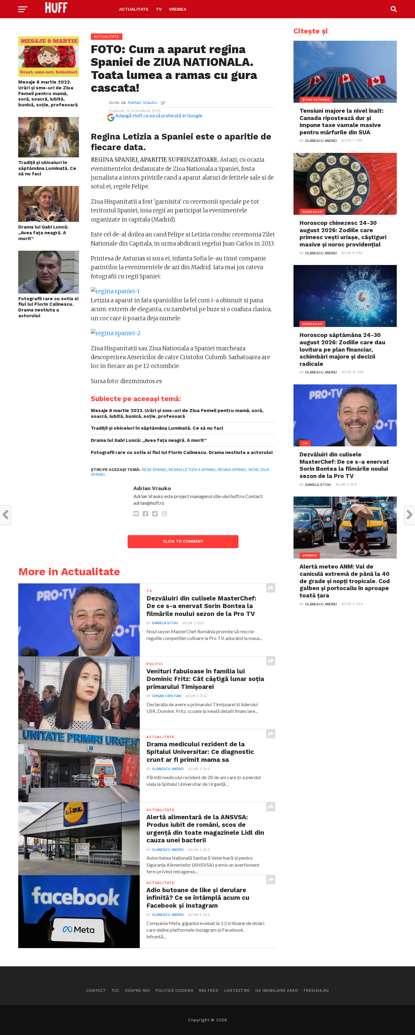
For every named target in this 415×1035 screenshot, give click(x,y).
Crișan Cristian (166, 696)
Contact (96, 990)
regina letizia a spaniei (192, 469)
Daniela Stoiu (165, 623)
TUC (115, 990)
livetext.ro (237, 990)
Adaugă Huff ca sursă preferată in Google (158, 115)
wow (253, 469)
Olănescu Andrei (168, 769)
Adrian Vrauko (142, 102)
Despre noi (137, 990)
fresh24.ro (316, 990)
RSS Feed (208, 990)
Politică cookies (174, 990)
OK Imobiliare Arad (276, 990)
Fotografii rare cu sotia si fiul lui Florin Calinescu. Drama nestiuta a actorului (48, 307)
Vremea (177, 9)
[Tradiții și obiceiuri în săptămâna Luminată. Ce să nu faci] (48, 155)
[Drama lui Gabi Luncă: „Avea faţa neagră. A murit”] (48, 220)
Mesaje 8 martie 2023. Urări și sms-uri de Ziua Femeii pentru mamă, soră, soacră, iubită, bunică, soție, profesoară (48, 93)
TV (159, 9)
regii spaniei (154, 469)
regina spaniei (232, 469)
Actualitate (134, 9)
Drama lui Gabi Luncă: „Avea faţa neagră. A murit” (43, 232)
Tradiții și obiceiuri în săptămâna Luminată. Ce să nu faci (47, 168)
